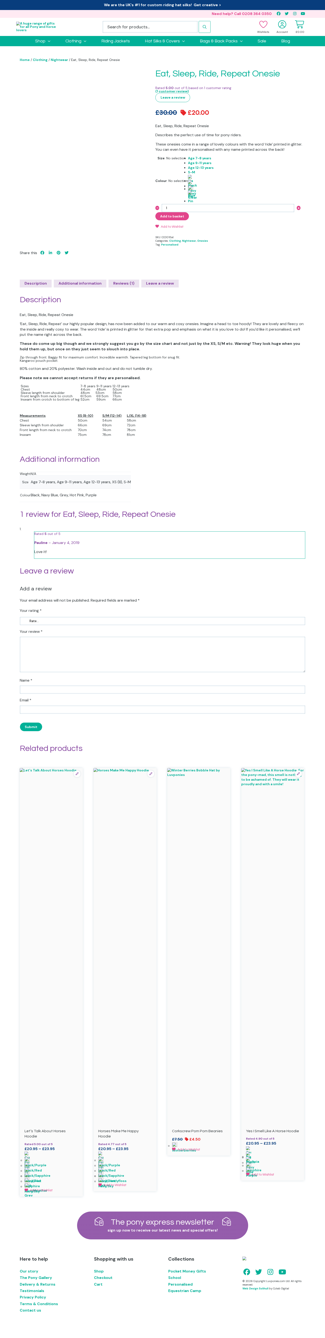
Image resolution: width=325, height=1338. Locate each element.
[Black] (201, 177)
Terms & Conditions (39, 1303)
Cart (98, 1284)
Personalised (169, 244)
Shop (40, 41)
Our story (29, 1271)
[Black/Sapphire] (51, 1169)
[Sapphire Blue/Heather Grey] (51, 1180)
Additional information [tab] (80, 283)
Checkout (103, 1277)
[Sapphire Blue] (273, 1164)
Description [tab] (36, 283)
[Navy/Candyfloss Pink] (125, 1175)
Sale (262, 41)
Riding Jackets (115, 41)
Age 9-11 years (200, 163)
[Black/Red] (51, 1164)
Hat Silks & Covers (162, 41)
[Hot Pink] (201, 193)
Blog (285, 41)
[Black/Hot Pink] (51, 1154)
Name (26, 680)
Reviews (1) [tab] (123, 283)
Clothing (73, 41)
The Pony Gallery (36, 1277)
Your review (31, 631)
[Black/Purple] (51, 1159)
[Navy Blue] (201, 182)
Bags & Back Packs (219, 41)
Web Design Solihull (255, 1288)
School (174, 1277)
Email (25, 700)
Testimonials (32, 1290)
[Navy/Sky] (51, 1185)
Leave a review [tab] (160, 283)
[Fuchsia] (273, 1149)
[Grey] (201, 188)
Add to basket (172, 216)
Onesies (202, 240)
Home (25, 60)
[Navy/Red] (51, 1175)
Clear (192, 197)
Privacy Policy (33, 1297)
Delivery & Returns (37, 1284)
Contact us (30, 1310)
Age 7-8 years (199, 158)
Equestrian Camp (184, 1290)
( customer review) (172, 91)
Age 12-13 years (201, 168)
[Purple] (273, 1169)
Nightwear (59, 60)
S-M (191, 172)
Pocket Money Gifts (187, 1271)
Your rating (31, 610)
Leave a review (173, 97)
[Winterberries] (199, 1144)
